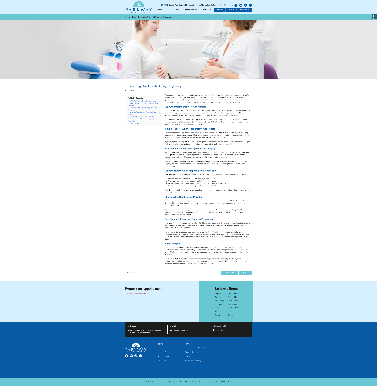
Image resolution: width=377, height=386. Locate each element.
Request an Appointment (239, 10)
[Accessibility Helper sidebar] (374, 16)
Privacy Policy (173, 382)
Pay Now (219, 10)
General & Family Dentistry (195, 348)
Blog (134, 17)
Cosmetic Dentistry (192, 352)
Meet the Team (163, 356)
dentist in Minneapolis (173, 203)
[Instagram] (245, 5)
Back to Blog (132, 272)
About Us (161, 348)
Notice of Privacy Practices (189, 382)
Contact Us (206, 10)
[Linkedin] (250, 5)
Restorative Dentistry (193, 361)
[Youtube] (240, 5)
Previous (230, 273)
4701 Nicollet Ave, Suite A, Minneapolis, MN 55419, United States (190, 5)
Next (245, 273)
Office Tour (162, 361)
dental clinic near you (218, 210)
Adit (229, 382)
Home (159, 10)
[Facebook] (235, 5)
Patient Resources (191, 10)
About (167, 10)
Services (177, 10)
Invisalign (188, 356)
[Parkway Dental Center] (139, 7)
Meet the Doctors (164, 352)
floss (166, 225)
